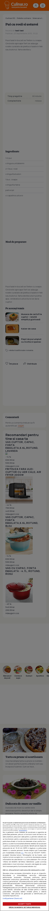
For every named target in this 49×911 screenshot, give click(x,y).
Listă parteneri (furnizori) (12, 898)
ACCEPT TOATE (24, 904)
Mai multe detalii (23, 830)
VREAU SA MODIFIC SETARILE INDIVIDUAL (24, 907)
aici (22, 853)
